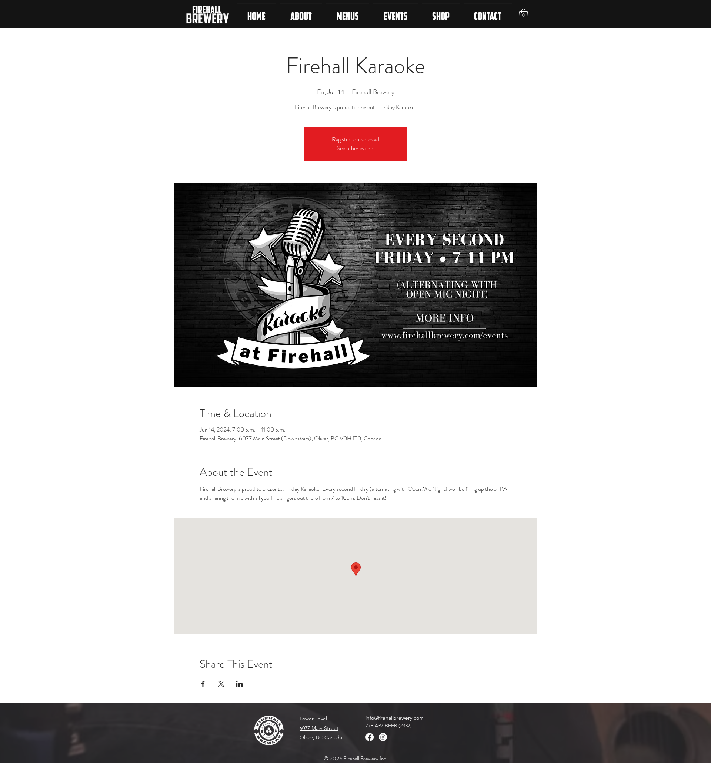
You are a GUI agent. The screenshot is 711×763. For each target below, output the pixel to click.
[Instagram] (383, 737)
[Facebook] (369, 737)
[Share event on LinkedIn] (239, 684)
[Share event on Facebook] (203, 684)
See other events (355, 148)
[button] (523, 14)
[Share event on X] (221, 684)
